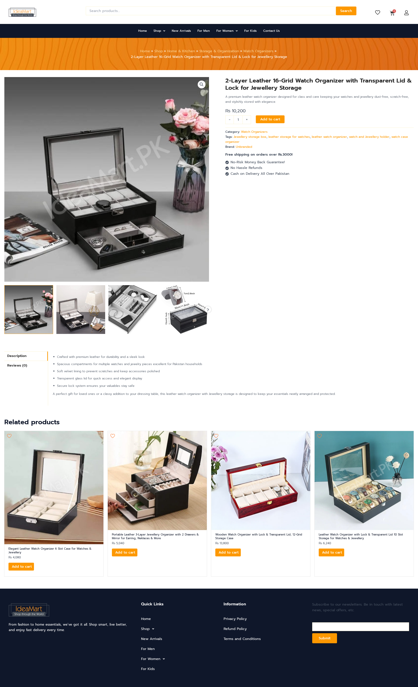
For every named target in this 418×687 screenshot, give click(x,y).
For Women (225, 31)
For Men (203, 31)
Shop (157, 31)
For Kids (250, 31)
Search (346, 10)
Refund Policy (235, 628)
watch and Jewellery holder (369, 137)
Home (142, 31)
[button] (159, 31)
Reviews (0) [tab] (17, 365)
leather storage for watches (289, 137)
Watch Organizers (254, 132)
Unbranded (244, 147)
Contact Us (271, 31)
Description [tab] (17, 356)
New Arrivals (181, 31)
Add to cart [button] (22, 566)
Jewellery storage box (250, 137)
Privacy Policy (235, 618)
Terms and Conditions (242, 639)
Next (208, 309)
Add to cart (270, 119)
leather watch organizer (329, 137)
